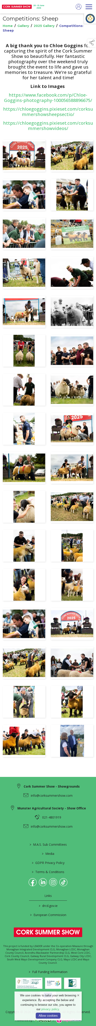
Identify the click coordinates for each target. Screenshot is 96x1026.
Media (48, 853)
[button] (92, 43)
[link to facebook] (33, 882)
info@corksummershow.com (52, 795)
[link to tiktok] (63, 882)
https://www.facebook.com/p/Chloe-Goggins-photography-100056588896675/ (48, 97)
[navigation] (89, 6)
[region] (48, 403)
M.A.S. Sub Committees (48, 844)
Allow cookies (48, 1015)
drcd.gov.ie (48, 905)
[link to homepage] (23, 6)
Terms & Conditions (48, 871)
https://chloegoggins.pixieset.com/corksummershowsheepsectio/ (48, 111)
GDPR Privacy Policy (48, 862)
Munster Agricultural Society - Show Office (51, 808)
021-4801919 (51, 817)
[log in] (78, 6)
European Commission (48, 914)
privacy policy (50, 1009)
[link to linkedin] (43, 882)
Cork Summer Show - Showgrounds (52, 786)
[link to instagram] (53, 882)
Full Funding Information (48, 972)
